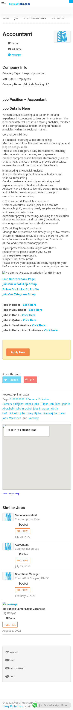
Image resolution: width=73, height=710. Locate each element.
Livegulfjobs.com (12, 706)
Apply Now (18, 352)
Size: (5, 78)
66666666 (19, 399)
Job (16, 18)
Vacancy (34, 418)
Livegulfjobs (34, 413)
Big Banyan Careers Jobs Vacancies (23, 608)
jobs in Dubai (24, 408)
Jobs (57, 404)
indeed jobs (32, 404)
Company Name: (12, 84)
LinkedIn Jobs (17, 413)
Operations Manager (27, 574)
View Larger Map (10, 493)
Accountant (22, 544)
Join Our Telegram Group (19, 294)
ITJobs (44, 404)
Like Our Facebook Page (18, 279)
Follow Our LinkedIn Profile (20, 289)
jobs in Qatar (41, 408)
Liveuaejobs (50, 413)
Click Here (30, 304)
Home (6, 18)
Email (11, 660)
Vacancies (15, 418)
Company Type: (11, 73)
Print (11, 676)
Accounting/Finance (34, 18)
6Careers (31, 399)
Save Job (13, 652)
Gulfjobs (18, 404)
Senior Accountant (26, 515)
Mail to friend (16, 668)
